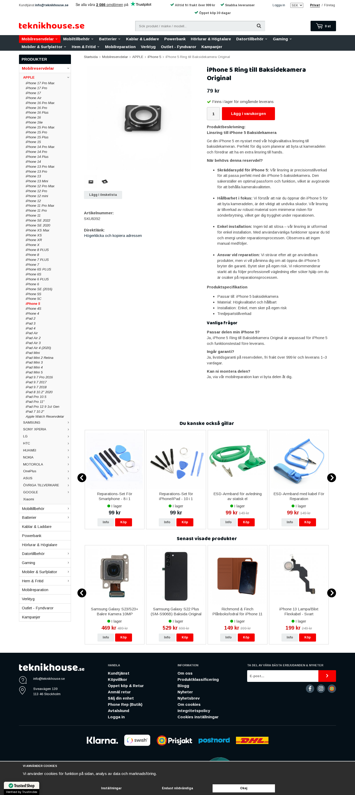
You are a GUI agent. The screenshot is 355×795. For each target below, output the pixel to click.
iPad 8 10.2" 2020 (39, 392)
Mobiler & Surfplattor (42, 46)
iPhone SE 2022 (38, 220)
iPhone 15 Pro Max (40, 127)
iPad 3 (30, 323)
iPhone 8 (32, 255)
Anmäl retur (119, 692)
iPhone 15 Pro (36, 132)
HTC (26, 443)
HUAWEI (29, 450)
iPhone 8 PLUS (37, 250)
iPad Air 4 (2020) (38, 348)
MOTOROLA (33, 464)
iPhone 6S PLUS (38, 269)
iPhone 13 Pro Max (40, 167)
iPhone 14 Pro (36, 152)
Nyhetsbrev (189, 698)
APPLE (29, 77)
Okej (243, 788)
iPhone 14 (33, 162)
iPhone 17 (33, 93)
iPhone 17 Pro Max (40, 83)
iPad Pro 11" (35, 402)
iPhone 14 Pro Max (40, 147)
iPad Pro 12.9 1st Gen (42, 407)
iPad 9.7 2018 (36, 387)
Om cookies (189, 704)
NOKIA (28, 457)
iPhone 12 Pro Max (40, 186)
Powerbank (175, 39)
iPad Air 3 (33, 343)
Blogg (183, 685)
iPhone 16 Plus (37, 112)
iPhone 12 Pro (36, 191)
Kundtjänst (118, 673)
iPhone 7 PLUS (37, 260)
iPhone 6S (33, 274)
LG (25, 436)
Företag (329, 5)
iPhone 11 (33, 215)
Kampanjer (211, 46)
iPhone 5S (33, 294)
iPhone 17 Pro (36, 88)
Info (106, 522)
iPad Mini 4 (34, 367)
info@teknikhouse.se (51, 5)
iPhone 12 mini (37, 196)
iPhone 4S (33, 309)
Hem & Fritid (84, 46)
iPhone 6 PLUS (37, 279)
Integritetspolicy (194, 710)
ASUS (27, 478)
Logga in (279, 5)
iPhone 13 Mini (37, 181)
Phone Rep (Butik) (125, 704)
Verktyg (148, 46)
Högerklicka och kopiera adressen (113, 235)
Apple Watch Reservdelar (45, 416)
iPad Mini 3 (34, 362)
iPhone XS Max (37, 230)
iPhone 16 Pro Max (40, 103)
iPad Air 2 (33, 338)
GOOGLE (30, 492)
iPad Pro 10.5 (36, 397)
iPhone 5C (33, 299)
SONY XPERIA (34, 429)
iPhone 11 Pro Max (40, 206)
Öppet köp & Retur (126, 685)
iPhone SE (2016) (39, 289)
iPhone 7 (32, 265)
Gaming (280, 39)
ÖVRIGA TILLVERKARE (41, 485)
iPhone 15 (33, 142)
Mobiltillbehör (76, 39)
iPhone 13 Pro (36, 171)
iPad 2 (30, 318)
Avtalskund (118, 710)
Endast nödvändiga (177, 788)
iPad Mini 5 (34, 372)
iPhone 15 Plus (37, 137)
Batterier (108, 39)
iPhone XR (34, 240)
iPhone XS (34, 235)
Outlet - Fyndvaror (178, 46)
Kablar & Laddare (142, 39)
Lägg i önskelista (103, 195)
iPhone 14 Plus (37, 157)
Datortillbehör (250, 39)
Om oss (185, 673)
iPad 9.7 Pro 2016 (39, 377)
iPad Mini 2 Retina (39, 358)
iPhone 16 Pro (36, 108)
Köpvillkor (117, 679)
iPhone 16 (33, 117)
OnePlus (29, 471)
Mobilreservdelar (38, 39)
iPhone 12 (33, 201)
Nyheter (185, 692)
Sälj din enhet (121, 698)
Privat (315, 5)
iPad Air (32, 333)
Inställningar (111, 788)
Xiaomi (28, 499)
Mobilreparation (120, 46)
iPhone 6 (32, 284)
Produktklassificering (198, 679)
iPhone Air (33, 98)
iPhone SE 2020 (38, 225)
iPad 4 (30, 328)
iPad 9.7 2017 (36, 382)
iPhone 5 (33, 304)
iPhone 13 (33, 176)
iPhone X (33, 245)
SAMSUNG (31, 422)
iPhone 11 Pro (36, 210)
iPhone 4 (32, 313)
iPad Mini (33, 353)
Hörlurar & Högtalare (211, 39)
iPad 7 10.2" (35, 411)
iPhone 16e (34, 122)
